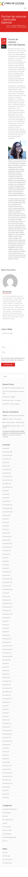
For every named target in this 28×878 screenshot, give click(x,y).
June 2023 (6, 494)
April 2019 (6, 631)
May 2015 (6, 797)
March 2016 (7, 762)
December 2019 (8, 603)
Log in (5, 852)
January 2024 (7, 473)
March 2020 (7, 596)
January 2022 (7, 540)
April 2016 (6, 758)
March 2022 (7, 533)
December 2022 (8, 504)
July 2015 (6, 790)
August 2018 (7, 660)
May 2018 (6, 670)
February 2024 (7, 469)
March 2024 (7, 466)
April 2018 (6, 674)
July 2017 (6, 705)
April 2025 (6, 448)
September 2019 (8, 614)
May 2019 (6, 628)
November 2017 (8, 691)
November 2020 (8, 582)
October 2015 (7, 780)
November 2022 (8, 508)
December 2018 (8, 646)
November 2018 (8, 649)
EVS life (6, 816)
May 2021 (6, 564)
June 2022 (6, 522)
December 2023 (8, 476)
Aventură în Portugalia (9, 397)
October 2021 (7, 550)
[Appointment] (12, 3)
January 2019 (7, 642)
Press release (7, 826)
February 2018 (7, 681)
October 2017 (7, 695)
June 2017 (6, 709)
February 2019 (7, 638)
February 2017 (7, 723)
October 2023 (7, 483)
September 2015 (8, 783)
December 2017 (8, 688)
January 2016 (7, 769)
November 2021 (8, 547)
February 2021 (7, 571)
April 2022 (6, 529)
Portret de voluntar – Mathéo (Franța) (15, 422)
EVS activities (7, 812)
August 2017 (7, 702)
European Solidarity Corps (18, 25)
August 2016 (7, 744)
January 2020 (7, 600)
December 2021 (8, 543)
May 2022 (6, 526)
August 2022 (7, 515)
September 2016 (8, 741)
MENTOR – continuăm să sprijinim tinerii (14, 388)
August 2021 (7, 554)
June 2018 (6, 667)
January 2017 (7, 727)
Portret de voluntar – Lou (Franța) (12, 400)
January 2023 (7, 501)
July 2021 (6, 557)
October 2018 (7, 653)
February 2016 (7, 765)
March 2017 (7, 720)
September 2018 (8, 656)
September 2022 (8, 511)
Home (8, 25)
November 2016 (8, 734)
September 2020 (8, 589)
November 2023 (8, 480)
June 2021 (6, 561)
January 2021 (7, 575)
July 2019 (6, 621)
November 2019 (8, 607)
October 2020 (7, 586)
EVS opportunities (8, 819)
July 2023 (6, 490)
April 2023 (6, 497)
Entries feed (7, 856)
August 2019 (7, 617)
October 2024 (7, 459)
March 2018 (7, 677)
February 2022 (7, 536)
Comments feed (8, 859)
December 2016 (8, 730)
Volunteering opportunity (10, 837)
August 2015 (7, 787)
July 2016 (6, 748)
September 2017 (8, 698)
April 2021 (6, 568)
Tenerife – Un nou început (15, 419)
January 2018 (7, 684)
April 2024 (6, 462)
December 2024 (8, 452)
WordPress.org (7, 863)
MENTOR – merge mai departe (11, 404)
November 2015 (8, 776)
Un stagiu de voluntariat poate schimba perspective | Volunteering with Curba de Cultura (14, 433)
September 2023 (8, 487)
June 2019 (6, 624)
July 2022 (6, 519)
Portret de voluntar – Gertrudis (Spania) (16, 42)
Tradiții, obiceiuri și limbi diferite (16, 415)
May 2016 (6, 755)
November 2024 (8, 455)
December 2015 (8, 772)
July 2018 (6, 663)
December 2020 (8, 579)
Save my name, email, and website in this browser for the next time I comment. (13, 359)
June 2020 (6, 593)
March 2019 (7, 635)
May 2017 (6, 713)
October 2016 (7, 737)
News (5, 823)
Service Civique (7, 830)
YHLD (5, 841)
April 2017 (6, 716)
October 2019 (7, 610)
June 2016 (6, 751)
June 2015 (6, 794)
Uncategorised (7, 833)
